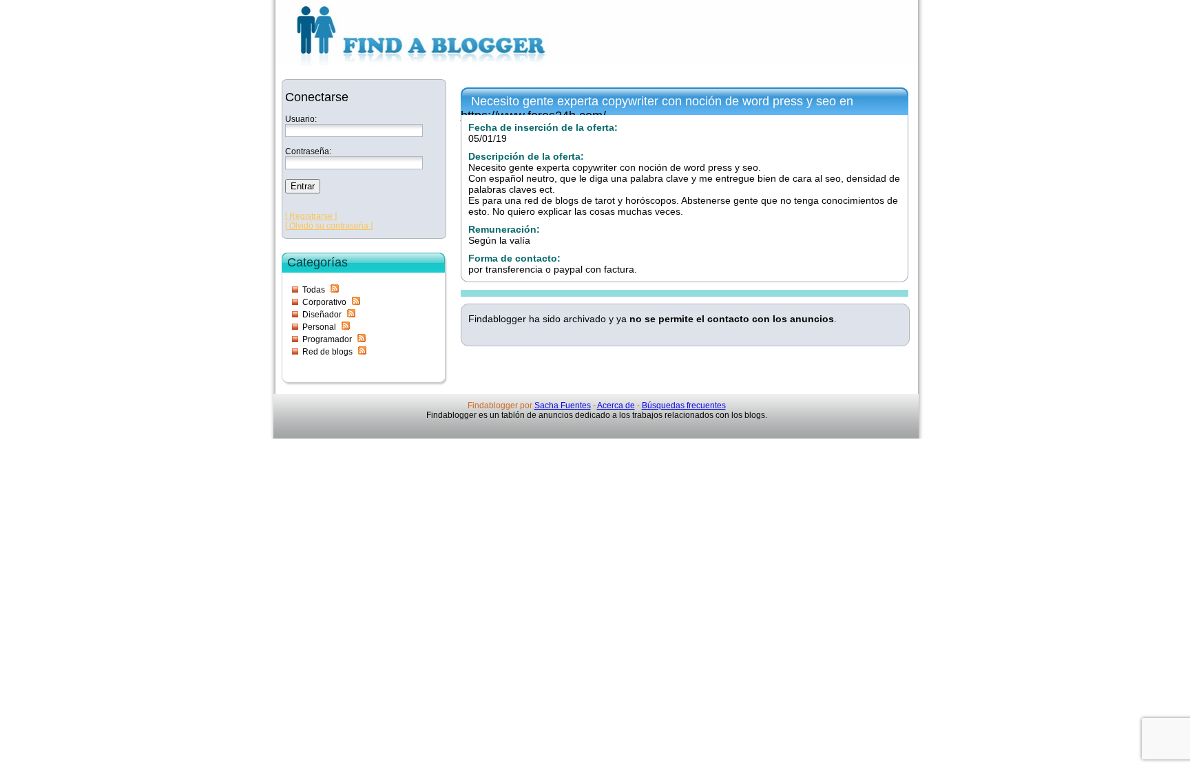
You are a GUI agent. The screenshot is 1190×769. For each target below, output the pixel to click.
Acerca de (616, 405)
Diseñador (322, 314)
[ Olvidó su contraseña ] (329, 226)
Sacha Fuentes (562, 405)
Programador (327, 339)
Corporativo (324, 302)
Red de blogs (327, 352)
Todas (313, 290)
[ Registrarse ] (311, 216)
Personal (319, 327)
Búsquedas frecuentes (684, 405)
